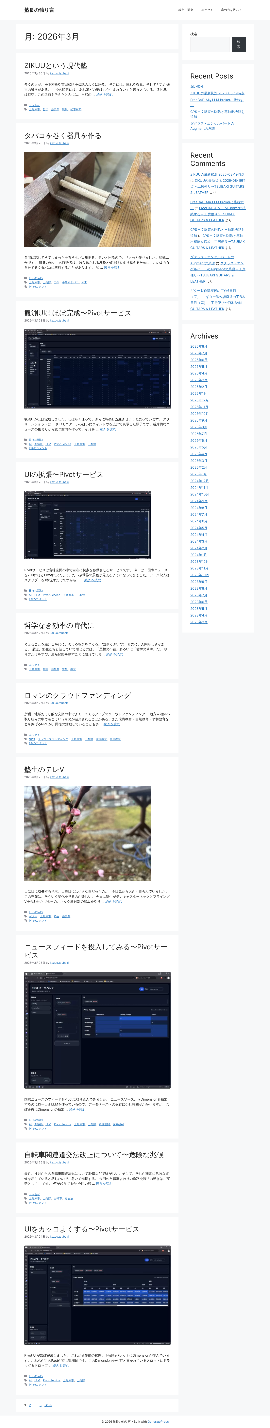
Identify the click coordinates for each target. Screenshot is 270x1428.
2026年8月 (198, 346)
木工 (84, 282)
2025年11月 (199, 407)
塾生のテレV (44, 769)
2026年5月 (198, 367)
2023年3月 (199, 622)
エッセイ (207, 10)
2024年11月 (199, 488)
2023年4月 (199, 615)
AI (30, 444)
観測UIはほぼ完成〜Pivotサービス (78, 313)
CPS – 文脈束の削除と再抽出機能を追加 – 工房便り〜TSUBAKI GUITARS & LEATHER (217, 242)
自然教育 (115, 739)
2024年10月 (199, 494)
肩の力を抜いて (231, 10)
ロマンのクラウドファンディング (77, 695)
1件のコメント (38, 286)
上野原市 (34, 109)
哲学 (45, 109)
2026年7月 (198, 353)
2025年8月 (198, 427)
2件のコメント (38, 448)
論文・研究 (185, 10)
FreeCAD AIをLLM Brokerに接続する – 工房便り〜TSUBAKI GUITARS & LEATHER (218, 214)
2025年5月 (198, 447)
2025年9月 (198, 420)
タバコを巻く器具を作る (63, 135)
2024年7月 (198, 514)
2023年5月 (198, 609)
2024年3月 (199, 541)
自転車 (58, 1198)
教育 (73, 669)
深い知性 (197, 86)
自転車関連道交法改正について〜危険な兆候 (94, 1154)
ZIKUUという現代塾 (55, 65)
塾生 (56, 916)
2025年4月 (198, 454)
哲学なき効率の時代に (59, 625)
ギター (33, 916)
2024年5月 (198, 528)
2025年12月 (199, 400)
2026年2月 (198, 387)
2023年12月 (199, 562)
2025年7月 (198, 434)
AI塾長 (38, 444)
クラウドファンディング (53, 739)
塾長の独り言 (39, 10)
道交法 (69, 1198)
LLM (48, 444)
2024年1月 (198, 555)
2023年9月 (199, 582)
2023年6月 (199, 602)
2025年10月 (199, 414)
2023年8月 (198, 588)
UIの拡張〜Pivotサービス (64, 474)
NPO (32, 739)
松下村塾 (75, 109)
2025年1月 (198, 474)
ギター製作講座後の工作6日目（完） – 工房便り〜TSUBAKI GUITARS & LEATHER (217, 303)
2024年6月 (199, 521)
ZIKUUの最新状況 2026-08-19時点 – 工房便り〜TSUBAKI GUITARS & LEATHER (217, 187)
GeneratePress (158, 1421)
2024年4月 (199, 535)
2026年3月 (199, 380)
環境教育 (101, 739)
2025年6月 (198, 441)
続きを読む (104, 94)
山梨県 (55, 109)
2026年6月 (199, 360)
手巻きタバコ (70, 282)
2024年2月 (198, 548)
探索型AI (118, 1124)
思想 (65, 109)
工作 (56, 282)
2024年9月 (199, 501)
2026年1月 (198, 393)
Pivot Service (62, 444)
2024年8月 (198, 508)
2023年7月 (198, 595)
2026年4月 (199, 373)
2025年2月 (198, 467)
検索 (193, 34)
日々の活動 (36, 278)
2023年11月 (199, 568)
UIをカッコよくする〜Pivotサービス (82, 1229)
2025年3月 (198, 461)
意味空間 (104, 1124)
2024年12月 (199, 481)
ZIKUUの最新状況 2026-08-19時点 (217, 93)
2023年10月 (199, 575)
